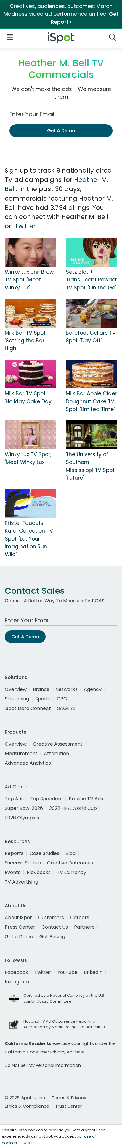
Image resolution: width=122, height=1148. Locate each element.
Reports (14, 853)
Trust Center (68, 1106)
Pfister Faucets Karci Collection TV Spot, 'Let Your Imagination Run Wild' (29, 538)
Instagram (17, 981)
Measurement (21, 753)
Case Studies (44, 853)
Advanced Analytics (28, 763)
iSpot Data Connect (28, 708)
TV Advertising (21, 881)
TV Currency (71, 872)
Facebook (16, 972)
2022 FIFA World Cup (73, 808)
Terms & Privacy (69, 1098)
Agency (93, 689)
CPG (62, 698)
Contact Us (54, 927)
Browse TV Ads (86, 798)
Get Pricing (52, 936)
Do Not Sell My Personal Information (43, 1065)
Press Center (20, 927)
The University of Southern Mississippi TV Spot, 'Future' (90, 466)
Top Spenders (46, 798)
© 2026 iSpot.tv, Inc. (25, 1098)
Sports (43, 698)
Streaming (17, 698)
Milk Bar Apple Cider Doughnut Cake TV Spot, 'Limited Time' (91, 401)
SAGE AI (66, 708)
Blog (70, 853)
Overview (16, 689)
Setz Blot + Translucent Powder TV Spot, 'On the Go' (91, 279)
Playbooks (39, 872)
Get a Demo (19, 936)
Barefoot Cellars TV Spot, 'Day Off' (91, 336)
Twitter (25, 226)
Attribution (56, 753)
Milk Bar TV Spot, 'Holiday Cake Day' (28, 397)
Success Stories (23, 862)
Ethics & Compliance (27, 1106)
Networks (66, 689)
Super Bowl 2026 (24, 808)
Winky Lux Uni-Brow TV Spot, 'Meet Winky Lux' (29, 279)
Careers (79, 917)
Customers (51, 917)
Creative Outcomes (70, 862)
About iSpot (18, 917)
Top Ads (14, 798)
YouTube (67, 972)
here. (80, 1052)
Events (12, 872)
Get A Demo (61, 130)
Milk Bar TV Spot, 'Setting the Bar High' (25, 340)
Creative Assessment (58, 744)
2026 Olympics (22, 817)
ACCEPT (30, 1143)
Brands (41, 689)
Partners (84, 927)
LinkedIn (93, 972)
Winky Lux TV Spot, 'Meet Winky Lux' (28, 458)
